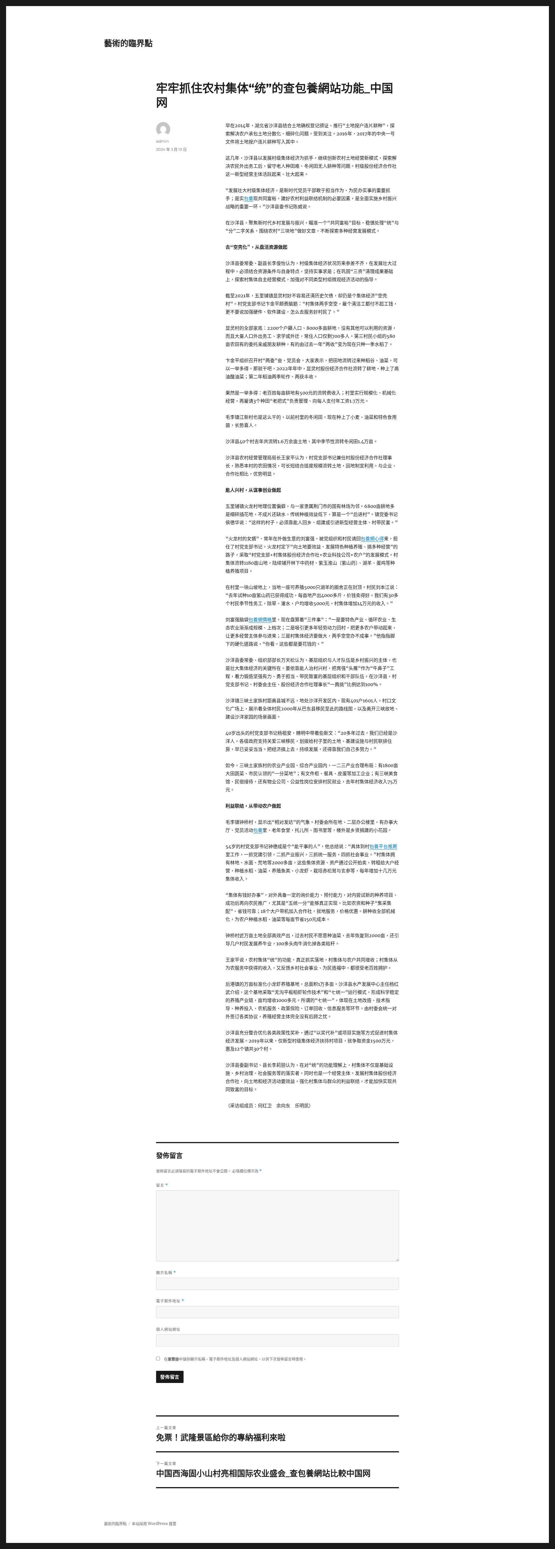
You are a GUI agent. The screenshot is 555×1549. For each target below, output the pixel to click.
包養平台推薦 (383, 846)
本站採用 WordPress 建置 (154, 1523)
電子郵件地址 (170, 1300)
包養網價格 (260, 619)
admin (162, 141)
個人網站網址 (168, 1329)
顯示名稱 (166, 1272)
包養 (248, 198)
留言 (162, 1185)
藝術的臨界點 (128, 43)
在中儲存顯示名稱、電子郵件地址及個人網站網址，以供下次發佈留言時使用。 (235, 1359)
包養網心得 (372, 538)
